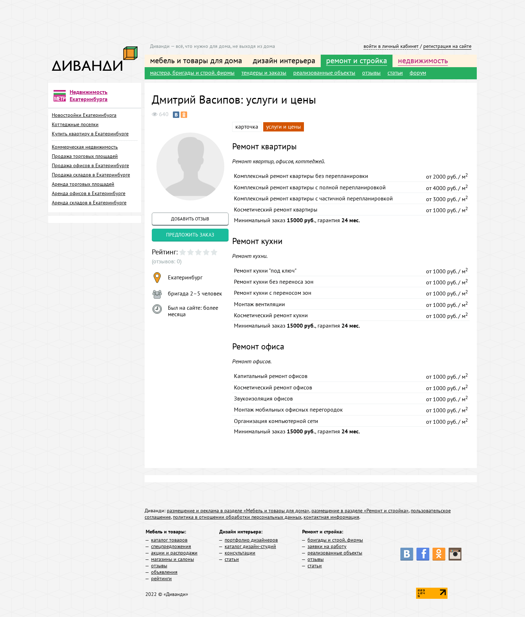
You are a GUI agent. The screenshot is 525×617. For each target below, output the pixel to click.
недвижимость (423, 60)
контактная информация (331, 517)
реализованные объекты (324, 72)
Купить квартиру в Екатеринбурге (90, 133)
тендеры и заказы (263, 72)
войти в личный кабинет (391, 46)
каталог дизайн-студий (250, 546)
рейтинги (161, 578)
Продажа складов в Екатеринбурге (91, 174)
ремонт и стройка (356, 60)
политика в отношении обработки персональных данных (237, 517)
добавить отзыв (190, 219)
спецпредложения (171, 546)
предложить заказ (190, 235)
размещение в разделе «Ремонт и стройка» (360, 510)
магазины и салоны (172, 559)
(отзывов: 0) (166, 261)
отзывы (371, 72)
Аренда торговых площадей (83, 184)
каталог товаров (169, 540)
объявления (164, 572)
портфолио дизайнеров (251, 540)
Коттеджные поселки (75, 124)
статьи (395, 72)
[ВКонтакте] (176, 114)
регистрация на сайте (447, 46)
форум (418, 72)
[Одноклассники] (184, 114)
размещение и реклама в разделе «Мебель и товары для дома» (238, 510)
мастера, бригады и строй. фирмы (192, 72)
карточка (246, 126)
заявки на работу (327, 546)
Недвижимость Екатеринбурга (89, 95)
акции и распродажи (174, 552)
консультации (240, 552)
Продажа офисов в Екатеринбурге (90, 165)
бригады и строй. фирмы (335, 540)
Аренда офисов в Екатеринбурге (88, 193)
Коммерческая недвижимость (85, 147)
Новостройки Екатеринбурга (84, 115)
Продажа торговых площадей (85, 156)
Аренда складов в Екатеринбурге (89, 202)
